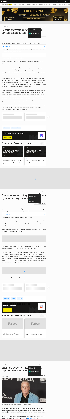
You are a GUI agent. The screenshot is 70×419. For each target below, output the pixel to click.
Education (54, 4)
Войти (57, 1)
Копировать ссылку (41, 37)
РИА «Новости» (7, 214)
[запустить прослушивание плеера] (40, 26)
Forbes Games (6, 4)
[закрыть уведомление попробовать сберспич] (40, 30)
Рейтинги (15, 4)
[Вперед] (48, 117)
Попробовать (32, 36)
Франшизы (21, 4)
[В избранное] (44, 114)
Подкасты (28, 4)
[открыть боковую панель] (62, 2)
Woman (41, 4)
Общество (28, 158)
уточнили (5, 55)
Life (37, 4)
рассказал (30, 418)
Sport (45, 4)
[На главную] (4, 1)
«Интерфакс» (6, 46)
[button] (68, 2)
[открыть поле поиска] (65, 2)
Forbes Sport (5, 158)
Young (49, 4)
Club (60, 4)
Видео (33, 4)
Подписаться (7, 137)
